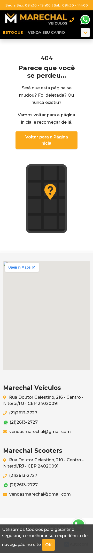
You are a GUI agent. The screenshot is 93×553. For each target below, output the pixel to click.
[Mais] (85, 32)
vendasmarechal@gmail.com (39, 431)
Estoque (13, 32)
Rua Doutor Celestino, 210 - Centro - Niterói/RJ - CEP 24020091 (43, 463)
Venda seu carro (46, 32)
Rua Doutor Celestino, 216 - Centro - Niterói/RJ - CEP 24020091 (43, 400)
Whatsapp (85, 20)
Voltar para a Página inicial (46, 140)
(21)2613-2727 (22, 412)
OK (48, 544)
